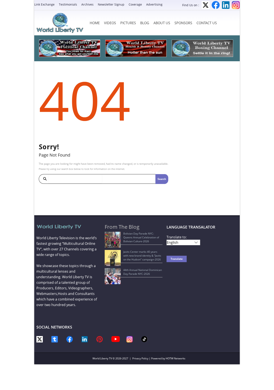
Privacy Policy (140, 358)
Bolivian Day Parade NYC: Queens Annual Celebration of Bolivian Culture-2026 (141, 237)
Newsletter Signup (111, 4)
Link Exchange (44, 4)
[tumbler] (54, 339)
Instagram (236, 5)
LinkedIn (226, 5)
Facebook (216, 5)
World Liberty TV (102, 358)
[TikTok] (144, 339)
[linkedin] (84, 339)
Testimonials (68, 4)
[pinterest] (99, 339)
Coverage (135, 4)
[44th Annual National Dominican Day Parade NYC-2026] (113, 276)
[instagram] (129, 339)
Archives (87, 4)
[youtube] (115, 338)
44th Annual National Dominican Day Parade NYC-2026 (142, 272)
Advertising (154, 4)
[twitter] (39, 339)
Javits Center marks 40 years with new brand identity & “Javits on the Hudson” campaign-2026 (142, 255)
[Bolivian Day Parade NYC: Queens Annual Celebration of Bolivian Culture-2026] (113, 240)
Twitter (206, 5)
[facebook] (69, 339)
